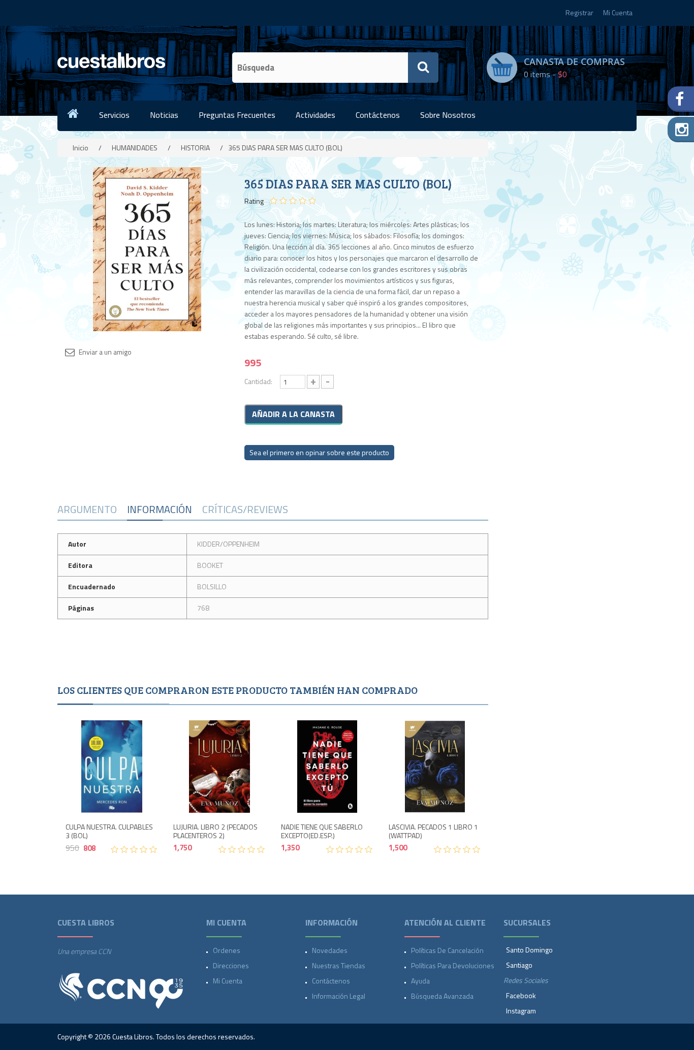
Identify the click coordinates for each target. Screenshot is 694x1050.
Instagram (521, 1010)
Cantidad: (258, 381)
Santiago (519, 965)
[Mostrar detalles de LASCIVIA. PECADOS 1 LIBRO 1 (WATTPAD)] (435, 766)
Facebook (521, 995)
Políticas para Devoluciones (452, 965)
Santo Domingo (529, 949)
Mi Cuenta (618, 12)
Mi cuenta (227, 980)
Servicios (114, 115)
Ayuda (420, 980)
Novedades (330, 950)
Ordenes (226, 950)
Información (159, 509)
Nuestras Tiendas (338, 965)
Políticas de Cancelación (447, 950)
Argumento (87, 509)
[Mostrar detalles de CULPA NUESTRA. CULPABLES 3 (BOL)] (112, 766)
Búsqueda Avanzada (442, 996)
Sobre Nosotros (448, 115)
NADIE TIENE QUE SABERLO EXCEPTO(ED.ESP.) (322, 831)
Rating (254, 201)
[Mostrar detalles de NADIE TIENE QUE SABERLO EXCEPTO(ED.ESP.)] (327, 766)
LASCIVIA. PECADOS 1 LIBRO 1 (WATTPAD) (433, 831)
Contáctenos (378, 115)
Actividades (315, 115)
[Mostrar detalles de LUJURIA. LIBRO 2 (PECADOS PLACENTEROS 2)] (219, 766)
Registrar (579, 12)
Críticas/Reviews (245, 509)
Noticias (164, 115)
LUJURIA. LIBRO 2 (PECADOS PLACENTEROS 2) (215, 831)
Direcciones (231, 965)
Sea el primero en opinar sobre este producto (319, 452)
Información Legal (338, 996)
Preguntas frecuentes (237, 115)
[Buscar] (423, 67)
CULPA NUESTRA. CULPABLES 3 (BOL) (109, 831)
